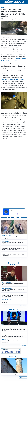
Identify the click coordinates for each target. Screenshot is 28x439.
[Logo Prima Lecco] (14, 1)
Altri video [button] (23, 345)
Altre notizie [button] (23, 259)
